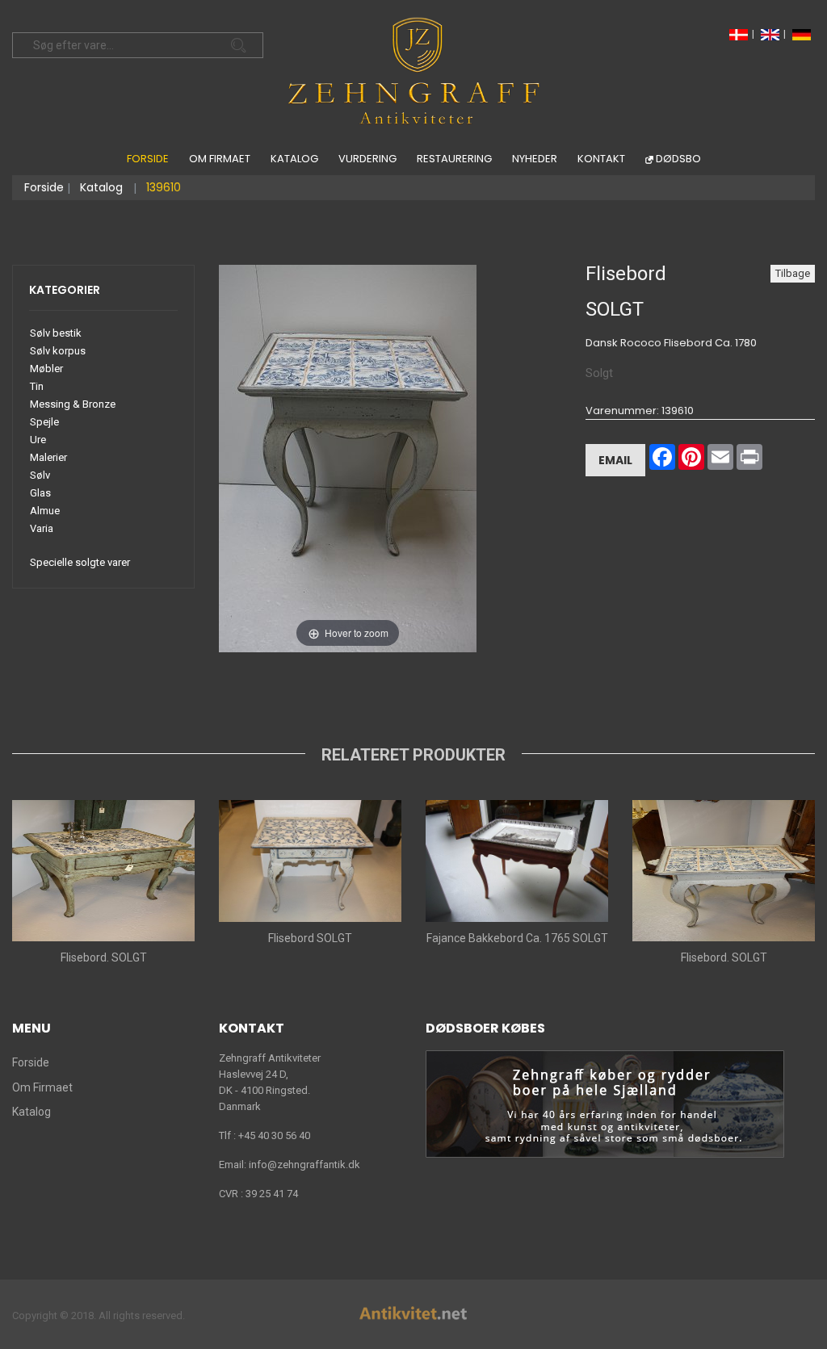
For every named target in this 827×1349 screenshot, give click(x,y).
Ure (38, 440)
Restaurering (454, 158)
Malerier (48, 457)
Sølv (40, 475)
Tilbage (792, 273)
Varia (41, 528)
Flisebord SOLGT (310, 938)
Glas (40, 493)
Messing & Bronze (72, 404)
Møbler (46, 368)
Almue (45, 511)
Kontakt (601, 158)
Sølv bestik (56, 333)
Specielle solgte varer (80, 562)
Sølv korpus (58, 351)
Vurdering (367, 158)
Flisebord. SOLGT (104, 957)
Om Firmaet (219, 158)
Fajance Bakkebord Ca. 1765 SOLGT (517, 938)
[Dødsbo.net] (605, 1103)
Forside (148, 158)
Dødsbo (678, 158)
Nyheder (534, 158)
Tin (37, 386)
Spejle (44, 422)
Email (615, 460)
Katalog (294, 158)
